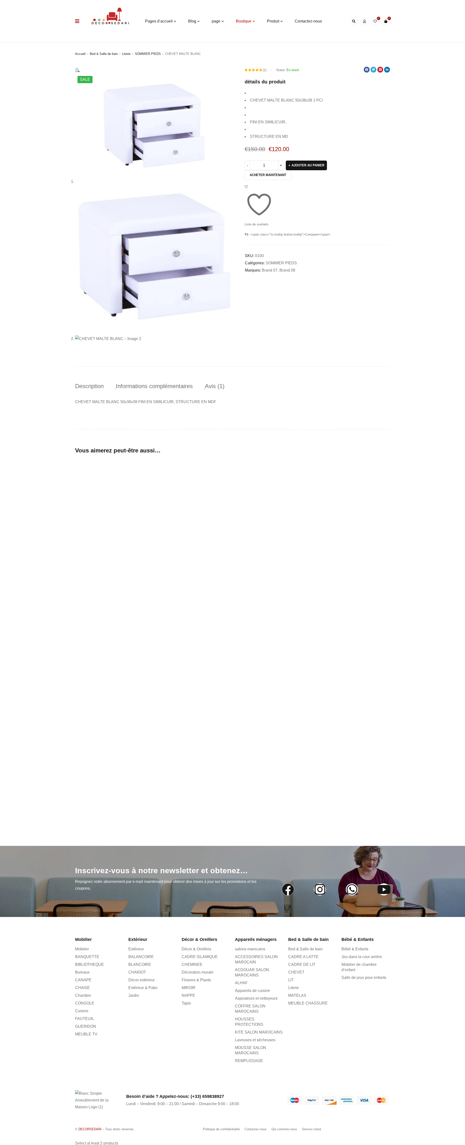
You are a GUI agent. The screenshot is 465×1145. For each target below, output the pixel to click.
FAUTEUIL (84, 1019)
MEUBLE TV (86, 1034)
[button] (77, 70)
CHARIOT (137, 972)
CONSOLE (84, 1003)
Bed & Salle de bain (104, 54)
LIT (291, 980)
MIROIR (188, 988)
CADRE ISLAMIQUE (200, 957)
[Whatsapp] (352, 889)
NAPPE (188, 995)
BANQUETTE (87, 957)
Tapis (186, 1003)
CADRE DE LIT (301, 964)
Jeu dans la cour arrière (361, 957)
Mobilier (82, 949)
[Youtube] (384, 889)
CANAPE (83, 980)
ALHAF (241, 983)
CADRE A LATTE (303, 957)
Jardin (133, 995)
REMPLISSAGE (249, 1061)
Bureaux (82, 972)
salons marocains (250, 949)
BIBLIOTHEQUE (89, 964)
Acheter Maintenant (268, 175)
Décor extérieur (141, 980)
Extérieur (136, 949)
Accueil (80, 54)
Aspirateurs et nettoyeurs (256, 998)
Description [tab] (89, 386)
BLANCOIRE (139, 964)
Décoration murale (197, 972)
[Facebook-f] (288, 889)
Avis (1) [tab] (215, 386)
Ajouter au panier (308, 165)
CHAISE (82, 988)
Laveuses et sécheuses (255, 1040)
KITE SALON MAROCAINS (259, 1032)
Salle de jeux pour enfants (363, 977)
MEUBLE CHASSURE (308, 1003)
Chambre (83, 995)
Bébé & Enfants (354, 949)
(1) (264, 70)
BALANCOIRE (141, 957)
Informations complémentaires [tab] (154, 386)
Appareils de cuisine (252, 991)
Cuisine (81, 1011)
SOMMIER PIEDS (148, 54)
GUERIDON (85, 1026)
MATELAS (297, 995)
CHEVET (296, 972)
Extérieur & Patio (142, 988)
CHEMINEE (192, 964)
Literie (126, 54)
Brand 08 (287, 270)
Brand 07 (270, 270)
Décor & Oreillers (196, 949)
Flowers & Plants (196, 980)
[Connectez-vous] (364, 21)
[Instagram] (320, 889)
